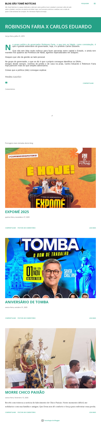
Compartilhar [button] (88, 83)
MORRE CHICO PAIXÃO (25, 392)
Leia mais (92, 228)
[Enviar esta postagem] (6, 83)
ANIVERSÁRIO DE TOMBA (26, 302)
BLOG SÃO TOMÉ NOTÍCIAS (20, 3)
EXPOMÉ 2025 (17, 211)
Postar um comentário (27, 228)
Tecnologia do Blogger (52, 420)
